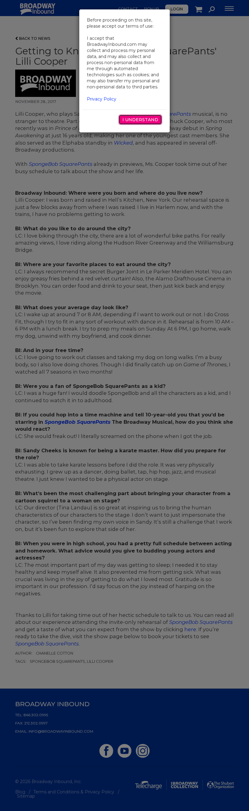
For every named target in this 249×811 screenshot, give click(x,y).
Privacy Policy (101, 99)
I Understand (140, 119)
